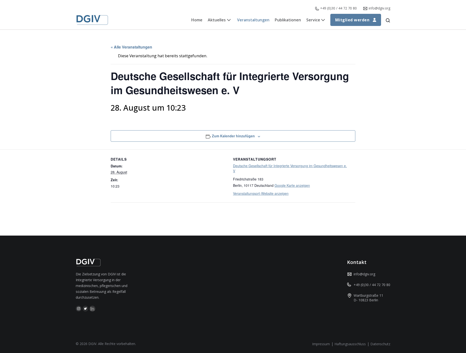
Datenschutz (380, 344)
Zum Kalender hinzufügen (233, 135)
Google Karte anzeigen (292, 185)
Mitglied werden (352, 20)
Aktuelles (217, 20)
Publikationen (288, 20)
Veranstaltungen (253, 20)
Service (313, 20)
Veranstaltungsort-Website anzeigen (261, 193)
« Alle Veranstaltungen (131, 47)
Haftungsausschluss (350, 344)
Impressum (321, 344)
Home (196, 20)
